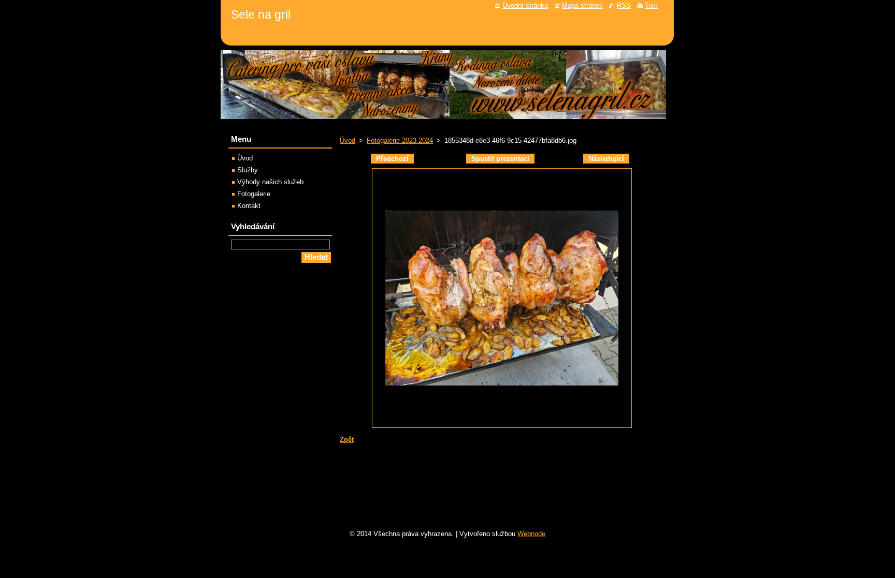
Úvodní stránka (525, 5)
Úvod (347, 140)
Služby (247, 170)
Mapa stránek (582, 5)
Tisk (651, 5)
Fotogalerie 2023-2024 (400, 140)
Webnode (531, 534)
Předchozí (392, 158)
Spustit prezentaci (500, 158)
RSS (624, 5)
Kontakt (249, 206)
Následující (606, 158)
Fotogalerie (253, 194)
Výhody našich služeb (270, 182)
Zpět (347, 439)
